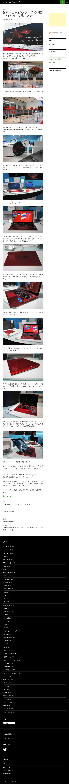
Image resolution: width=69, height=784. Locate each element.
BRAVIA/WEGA (8, 637)
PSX (5, 644)
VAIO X (5, 511)
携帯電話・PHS (7, 696)
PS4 (5, 595)
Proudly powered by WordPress (10, 781)
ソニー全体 (6, 618)
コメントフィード (8, 770)
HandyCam (7, 666)
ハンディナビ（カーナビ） (10, 673)
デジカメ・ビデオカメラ (10, 660)
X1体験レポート (9, 640)
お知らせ (5, 569)
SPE (5, 627)
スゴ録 (5, 647)
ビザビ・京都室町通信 (55, 59)
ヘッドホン (7, 579)
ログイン (5, 764)
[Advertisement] (57, 19)
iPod (5, 686)
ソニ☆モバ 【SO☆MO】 (12, 2)
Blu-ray (6, 634)
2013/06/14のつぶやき (9, 520)
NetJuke (6, 576)
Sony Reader (6, 559)
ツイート (51, 74)
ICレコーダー (7, 683)
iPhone (6, 699)
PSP (5, 598)
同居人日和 (52, 62)
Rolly (5, 689)
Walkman (6, 692)
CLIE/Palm (7, 550)
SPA (13, 19)
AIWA (5, 621)
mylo (5, 556)
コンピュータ (6, 605)
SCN (5, 624)
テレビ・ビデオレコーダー (10, 631)
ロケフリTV (7, 650)
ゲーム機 (5, 582)
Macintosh (7, 608)
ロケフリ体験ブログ (10, 653)
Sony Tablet (7, 611)
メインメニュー (67, 2)
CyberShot (7, 663)
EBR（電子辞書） (8, 553)
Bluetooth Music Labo (57, 33)
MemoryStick (7, 712)
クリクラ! (51, 56)
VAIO (4, 9)
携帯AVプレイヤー (8, 679)
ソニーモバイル (8, 702)
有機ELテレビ (7, 657)
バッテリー (6, 676)
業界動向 (5, 705)
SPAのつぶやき (7, 563)
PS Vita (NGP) (7, 589)
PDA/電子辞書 (7, 546)
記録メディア (6, 709)
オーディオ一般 (7, 572)
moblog (6, 566)
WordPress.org (7, 773)
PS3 (5, 592)
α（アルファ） (8, 670)
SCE (5, 602)
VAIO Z (11, 511)
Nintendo (6, 585)
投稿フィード (6, 767)
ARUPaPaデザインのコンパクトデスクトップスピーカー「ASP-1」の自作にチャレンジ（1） (23, 528)
